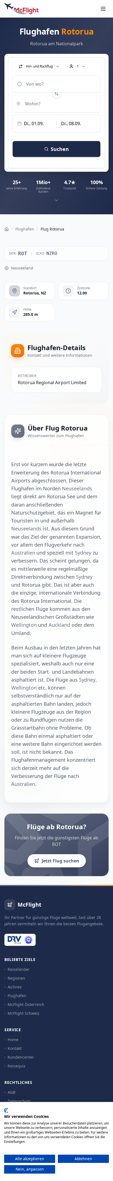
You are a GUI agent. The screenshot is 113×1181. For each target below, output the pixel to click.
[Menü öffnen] (103, 8)
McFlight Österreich (26, 1004)
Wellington (24, 625)
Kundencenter (21, 1057)
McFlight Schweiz (23, 1013)
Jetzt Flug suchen (60, 861)
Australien (23, 552)
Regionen (16, 978)
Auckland (59, 625)
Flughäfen (17, 995)
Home (13, 1039)
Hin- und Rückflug (39, 66)
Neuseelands (77, 488)
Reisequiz (17, 1065)
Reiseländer (19, 969)
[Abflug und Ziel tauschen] (56, 93)
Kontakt (15, 1048)
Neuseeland (22, 268)
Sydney (83, 552)
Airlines (15, 986)
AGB (11, 1092)
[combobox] (56, 84)
